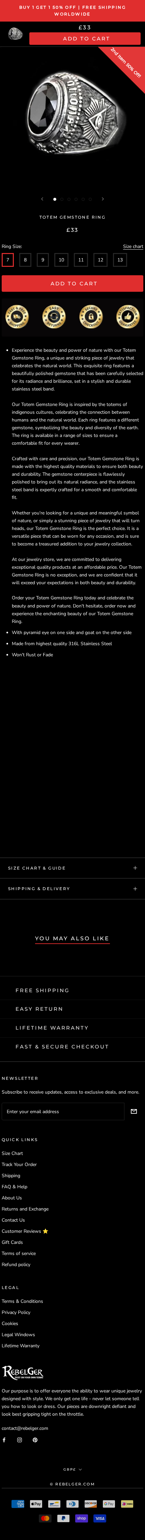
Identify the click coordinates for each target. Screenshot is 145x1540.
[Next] (103, 198)
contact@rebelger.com (25, 1428)
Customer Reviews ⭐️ (25, 1231)
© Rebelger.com (72, 1484)
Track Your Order (19, 1164)
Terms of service (19, 1253)
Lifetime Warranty (20, 1346)
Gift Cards (12, 1242)
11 (81, 260)
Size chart (133, 246)
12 (100, 260)
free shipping (43, 990)
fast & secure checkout (62, 1046)
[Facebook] (4, 1439)
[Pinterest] (35, 1439)
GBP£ (69, 1469)
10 (61, 260)
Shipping (11, 1175)
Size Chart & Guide (37, 868)
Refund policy (16, 1264)
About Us (12, 1198)
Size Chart (12, 1153)
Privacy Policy (16, 1312)
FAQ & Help (14, 1187)
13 (120, 260)
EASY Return (39, 1009)
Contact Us (13, 1220)
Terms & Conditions (22, 1301)
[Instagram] (19, 1439)
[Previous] (42, 198)
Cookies (10, 1323)
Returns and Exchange (25, 1209)
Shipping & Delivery (39, 888)
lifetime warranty (52, 1028)
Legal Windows (18, 1334)
